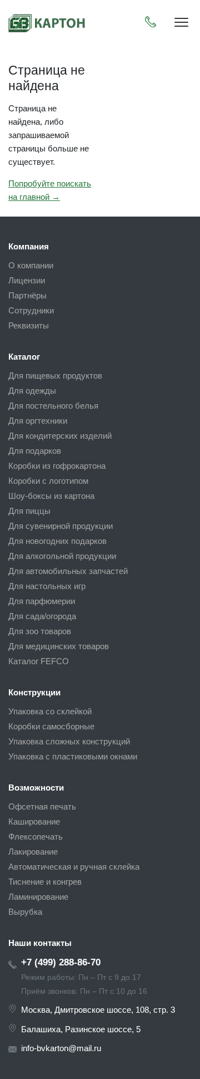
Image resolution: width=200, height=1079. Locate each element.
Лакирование (33, 851)
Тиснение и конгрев (45, 881)
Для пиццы (29, 511)
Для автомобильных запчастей (68, 571)
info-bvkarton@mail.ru (61, 1048)
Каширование (34, 821)
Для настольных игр (47, 586)
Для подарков (34, 450)
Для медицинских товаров (58, 646)
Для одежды (32, 390)
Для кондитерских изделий (60, 435)
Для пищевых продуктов (55, 375)
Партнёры (27, 295)
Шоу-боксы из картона (51, 496)
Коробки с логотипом (48, 480)
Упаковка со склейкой (50, 711)
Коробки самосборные (51, 726)
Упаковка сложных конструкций (69, 741)
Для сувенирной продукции (60, 526)
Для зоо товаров (39, 631)
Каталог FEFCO (38, 661)
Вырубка (25, 911)
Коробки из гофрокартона (57, 465)
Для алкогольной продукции (62, 556)
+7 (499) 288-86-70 (61, 962)
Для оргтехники (37, 420)
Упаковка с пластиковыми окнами (72, 756)
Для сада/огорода (42, 616)
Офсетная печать (42, 806)
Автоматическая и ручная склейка (73, 866)
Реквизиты (28, 325)
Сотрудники (31, 310)
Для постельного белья (53, 405)
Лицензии (26, 280)
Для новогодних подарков (57, 541)
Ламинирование (38, 896)
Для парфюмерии (41, 601)
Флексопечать (35, 836)
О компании (30, 265)
